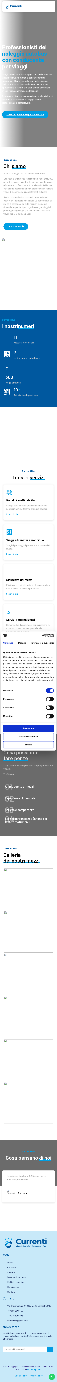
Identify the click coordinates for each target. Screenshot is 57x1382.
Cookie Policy (21, 1375)
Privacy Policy (36, 1375)
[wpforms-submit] (50, 1349)
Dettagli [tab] (22, 643)
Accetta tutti (28, 728)
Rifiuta (28, 745)
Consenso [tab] (8, 643)
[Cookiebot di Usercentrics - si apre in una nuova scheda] (42, 635)
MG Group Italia (34, 1369)
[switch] (50, 699)
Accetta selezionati (28, 736)
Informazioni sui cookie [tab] (42, 643)
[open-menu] (46, 6)
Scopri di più (12, 514)
